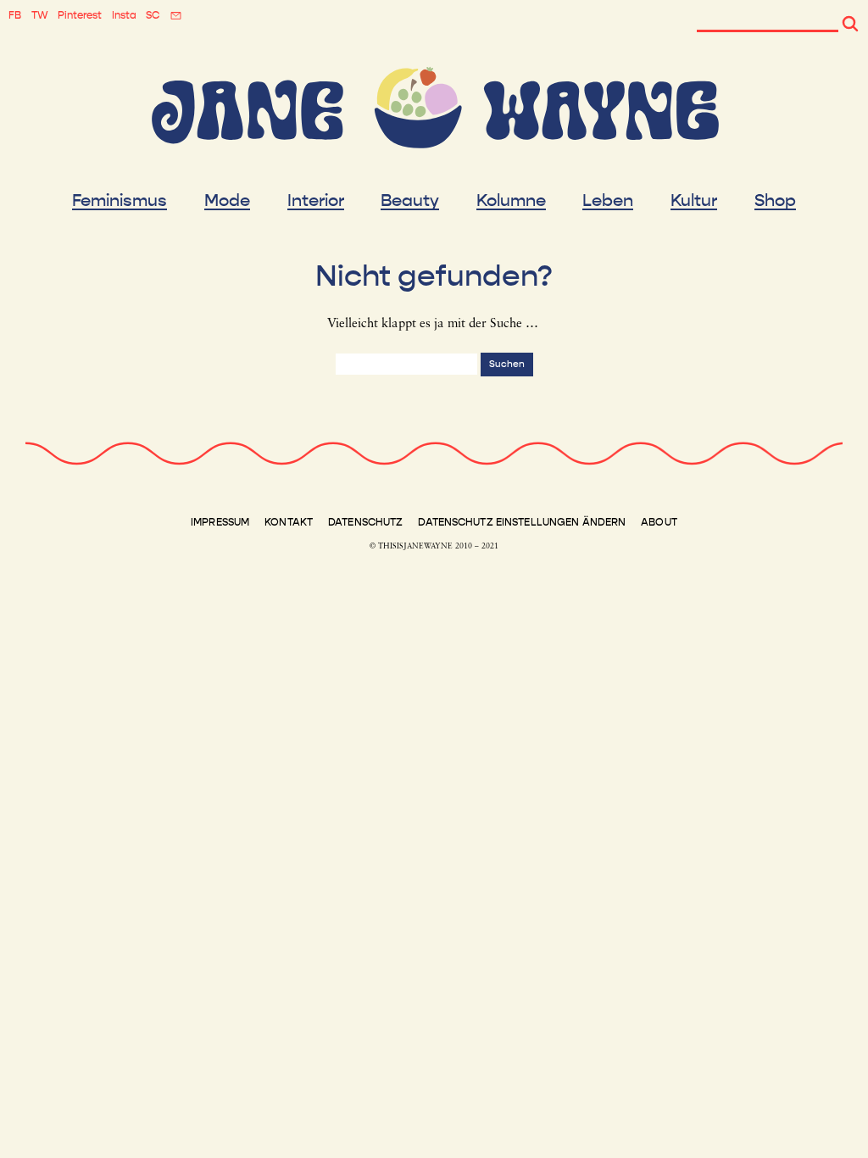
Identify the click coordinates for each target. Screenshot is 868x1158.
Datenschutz (365, 522)
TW (39, 15)
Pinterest (80, 15)
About (659, 522)
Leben (607, 201)
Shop (775, 201)
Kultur (693, 201)
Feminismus (119, 201)
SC (152, 15)
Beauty (410, 201)
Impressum (220, 522)
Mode (227, 201)
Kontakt (288, 522)
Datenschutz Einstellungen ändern (522, 522)
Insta (124, 15)
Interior (315, 201)
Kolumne (511, 201)
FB (14, 15)
